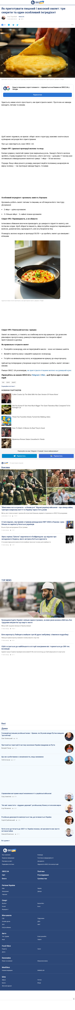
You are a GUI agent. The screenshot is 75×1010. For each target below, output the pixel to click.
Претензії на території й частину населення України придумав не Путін (28, 745)
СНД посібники (6, 927)
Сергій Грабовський (8, 820)
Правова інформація (8, 858)
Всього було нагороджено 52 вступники (14, 527)
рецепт (14, 382)
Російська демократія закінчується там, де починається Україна (26, 817)
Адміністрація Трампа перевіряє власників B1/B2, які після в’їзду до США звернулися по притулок (33, 652)
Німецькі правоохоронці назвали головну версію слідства (20, 637)
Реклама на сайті (7, 861)
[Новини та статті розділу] (4, 463)
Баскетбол (41, 903)
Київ (3, 888)
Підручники (41, 918)
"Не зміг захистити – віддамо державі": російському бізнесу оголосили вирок (31, 805)
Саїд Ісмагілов (6, 796)
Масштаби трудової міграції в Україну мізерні (16, 626)
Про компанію (6, 855)
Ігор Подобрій (12, 16)
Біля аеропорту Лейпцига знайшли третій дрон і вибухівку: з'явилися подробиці (34, 635)
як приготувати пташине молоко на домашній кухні (49, 370)
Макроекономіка (43, 961)
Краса (4, 983)
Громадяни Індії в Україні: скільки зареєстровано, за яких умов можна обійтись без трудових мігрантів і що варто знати (36, 621)
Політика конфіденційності (46, 858)
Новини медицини (7, 970)
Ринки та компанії (7, 961)
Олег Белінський (6, 738)
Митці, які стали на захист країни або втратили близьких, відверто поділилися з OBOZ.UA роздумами (34, 513)
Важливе (5, 467)
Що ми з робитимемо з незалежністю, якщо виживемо (22, 757)
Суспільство (42, 879)
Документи (41, 861)
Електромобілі (42, 936)
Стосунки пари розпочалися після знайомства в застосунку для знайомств (26, 542)
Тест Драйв (5, 936)
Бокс (39, 906)
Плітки (40, 980)
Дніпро (40, 891)
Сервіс (40, 939)
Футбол (4, 903)
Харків (40, 888)
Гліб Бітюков (5, 760)
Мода (39, 983)
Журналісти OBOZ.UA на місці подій (48, 864)
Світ (3, 875)
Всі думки (5, 841)
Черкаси (4, 894)
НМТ (39, 924)
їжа (3, 382)
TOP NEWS (6, 580)
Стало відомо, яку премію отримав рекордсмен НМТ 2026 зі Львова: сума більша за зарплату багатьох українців (32, 523)
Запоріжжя (5, 891)
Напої (39, 949)
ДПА (39, 921)
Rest (3, 723)
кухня (8, 382)
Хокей (4, 906)
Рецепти (4, 949)
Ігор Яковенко (6, 808)
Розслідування (43, 875)
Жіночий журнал (7, 986)
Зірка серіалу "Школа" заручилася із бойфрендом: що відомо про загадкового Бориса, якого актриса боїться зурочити (28, 538)
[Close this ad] (73, 999)
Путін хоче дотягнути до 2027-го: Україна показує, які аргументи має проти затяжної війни (30, 830)
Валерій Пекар (6, 748)
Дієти (3, 952)
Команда (40, 855)
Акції (3, 939)
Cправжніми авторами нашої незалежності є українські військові (26, 793)
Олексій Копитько (7, 834)
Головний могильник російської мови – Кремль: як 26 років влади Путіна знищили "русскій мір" (32, 734)
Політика (41, 871)
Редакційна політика (7, 386)
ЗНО (3, 924)
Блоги (4, 879)
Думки (4, 728)
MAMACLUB (41, 970)
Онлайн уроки (6, 921)
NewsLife (21, 16)
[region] (37, 120)
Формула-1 (5, 909)
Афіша (4, 980)
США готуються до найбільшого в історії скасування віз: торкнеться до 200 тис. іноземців (35, 647)
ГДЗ (3, 918)
